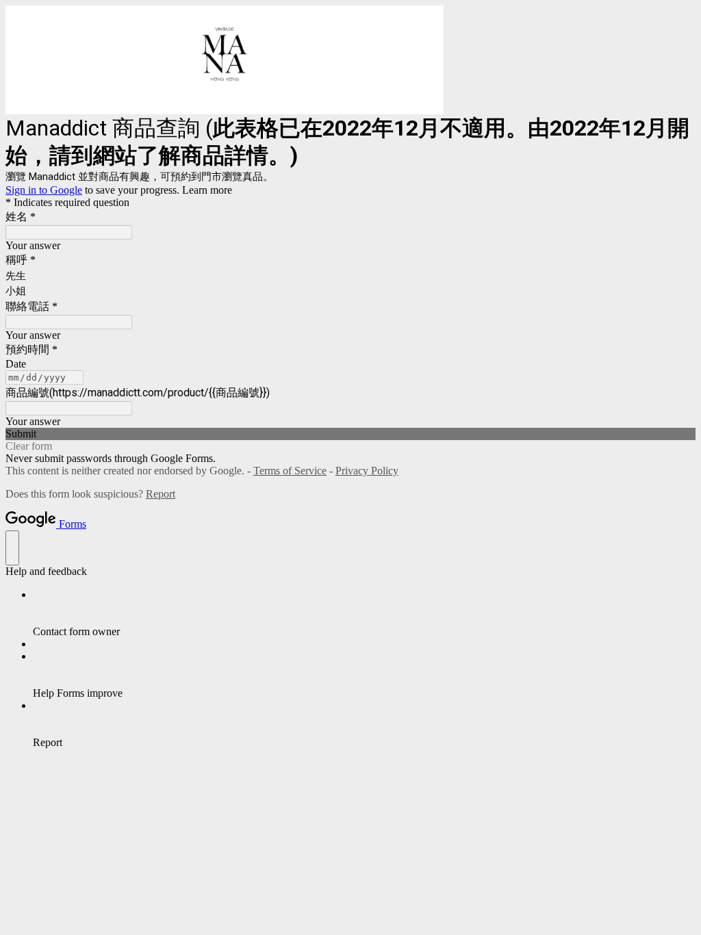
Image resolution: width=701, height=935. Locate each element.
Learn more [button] (207, 190)
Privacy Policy (366, 470)
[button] (350, 434)
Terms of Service (290, 470)
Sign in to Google (43, 190)
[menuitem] (364, 613)
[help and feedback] (12, 547)
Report (160, 494)
